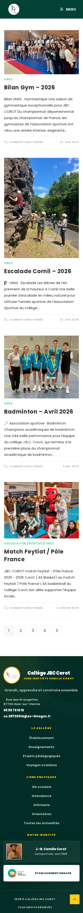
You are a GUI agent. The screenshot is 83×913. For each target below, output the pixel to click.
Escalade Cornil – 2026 (37, 271)
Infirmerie (41, 805)
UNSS (8, 79)
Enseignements (41, 747)
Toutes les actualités (41, 823)
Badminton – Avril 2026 (38, 411)
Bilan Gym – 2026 (29, 87)
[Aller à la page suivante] (56, 630)
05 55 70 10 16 (13, 710)
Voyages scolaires (41, 765)
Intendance (41, 796)
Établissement (41, 738)
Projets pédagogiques (41, 756)
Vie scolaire (41, 787)
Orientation (41, 814)
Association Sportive (23, 543)
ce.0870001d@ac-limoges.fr (27, 716)
